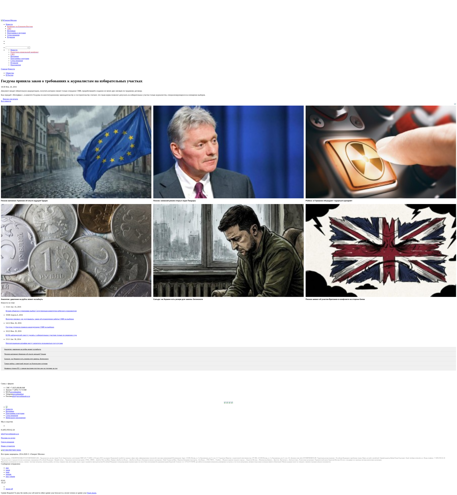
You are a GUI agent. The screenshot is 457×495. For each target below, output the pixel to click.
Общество (10, 73)
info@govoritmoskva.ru (21, 396)
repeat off (9, 489)
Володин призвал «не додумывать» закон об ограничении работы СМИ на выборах (40, 319)
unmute (8, 474)
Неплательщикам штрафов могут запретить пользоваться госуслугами (34, 343)
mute (7, 472)
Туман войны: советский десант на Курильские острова (25, 364)
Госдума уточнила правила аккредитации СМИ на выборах (30, 327)
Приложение (15, 65)
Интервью (11, 31)
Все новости (6, 101)
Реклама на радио (8, 438)
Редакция (11, 37)
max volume (10, 476)
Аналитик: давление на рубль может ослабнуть (22, 349)
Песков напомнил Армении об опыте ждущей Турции (25, 354)
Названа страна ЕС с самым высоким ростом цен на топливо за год (30, 368)
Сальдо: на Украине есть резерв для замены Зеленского (26, 359)
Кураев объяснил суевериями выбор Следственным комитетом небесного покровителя (41, 311)
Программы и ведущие (16, 33)
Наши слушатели (8, 446)
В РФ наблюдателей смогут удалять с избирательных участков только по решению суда (41, 335)
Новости (9, 24)
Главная (4, 69)
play (7, 468)
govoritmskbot (15, 392)
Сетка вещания (13, 35)
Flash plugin (91, 493)
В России (9, 75)
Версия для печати (10, 99)
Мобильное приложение (16, 418)
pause (8, 470)
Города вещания (7, 442)
